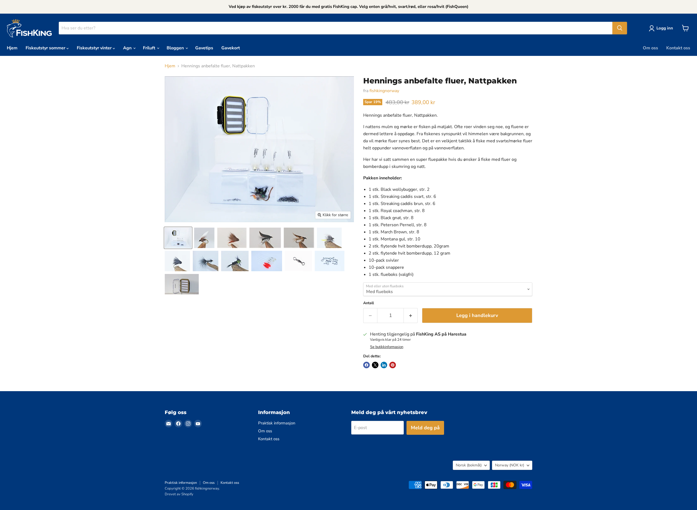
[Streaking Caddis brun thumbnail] (232, 238)
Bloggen (176, 48)
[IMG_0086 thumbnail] (267, 261)
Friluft (149, 48)
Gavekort (230, 48)
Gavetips (204, 48)
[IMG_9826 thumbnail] (204, 238)
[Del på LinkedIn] (384, 365)
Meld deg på (425, 427)
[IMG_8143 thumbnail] (298, 261)
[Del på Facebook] (366, 365)
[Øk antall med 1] (411, 315)
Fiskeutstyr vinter (95, 48)
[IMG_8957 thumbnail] (329, 261)
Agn (128, 48)
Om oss (650, 48)
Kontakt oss (678, 48)
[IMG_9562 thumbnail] (177, 261)
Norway (509, 465)
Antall (368, 303)
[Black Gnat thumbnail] (265, 238)
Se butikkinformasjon (386, 347)
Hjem (12, 48)
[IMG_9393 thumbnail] (178, 238)
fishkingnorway (384, 91)
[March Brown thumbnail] (299, 238)
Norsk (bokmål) (469, 465)
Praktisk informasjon (276, 423)
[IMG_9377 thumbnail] (235, 261)
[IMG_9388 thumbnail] (205, 261)
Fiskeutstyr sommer (46, 48)
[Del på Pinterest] (392, 365)
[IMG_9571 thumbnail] (329, 238)
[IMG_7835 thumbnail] (181, 284)
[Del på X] (375, 365)
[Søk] (619, 28)
